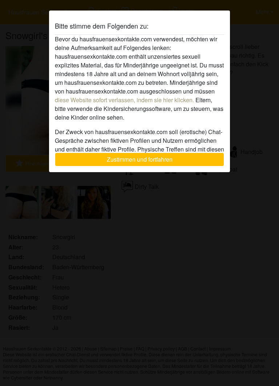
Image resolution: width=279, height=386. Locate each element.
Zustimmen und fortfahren (140, 159)
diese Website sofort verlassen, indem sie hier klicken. (124, 100)
